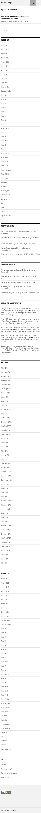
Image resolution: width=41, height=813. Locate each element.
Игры (3, 203)
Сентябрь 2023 (6, 389)
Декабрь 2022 (6, 422)
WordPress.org (6, 777)
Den (10, 21)
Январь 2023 (5, 418)
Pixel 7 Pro (5, 128)
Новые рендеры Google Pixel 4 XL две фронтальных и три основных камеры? (20, 313)
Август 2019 (5, 551)
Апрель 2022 (6, 455)
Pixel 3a (3, 99)
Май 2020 (4, 521)
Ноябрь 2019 (6, 538)
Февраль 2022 (6, 463)
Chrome (4, 74)
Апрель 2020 (6, 526)
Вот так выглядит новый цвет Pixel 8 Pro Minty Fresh (20, 254)
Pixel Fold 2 (5, 166)
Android (4, 45)
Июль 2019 (5, 555)
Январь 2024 (5, 376)
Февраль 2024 (6, 372)
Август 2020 (5, 509)
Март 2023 (5, 414)
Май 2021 (4, 497)
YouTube (4, 186)
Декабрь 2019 (6, 534)
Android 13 (5, 62)
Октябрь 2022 (6, 430)
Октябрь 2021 (6, 476)
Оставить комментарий (20, 21)
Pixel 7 (3, 124)
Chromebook (5, 83)
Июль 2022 (5, 443)
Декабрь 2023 (6, 380)
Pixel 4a (3, 108)
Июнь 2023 (5, 401)
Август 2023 (5, 393)
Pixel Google (7, 3)
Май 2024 (4, 368)
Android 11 (5, 49)
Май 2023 (4, 405)
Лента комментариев (9, 773)
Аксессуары (5, 191)
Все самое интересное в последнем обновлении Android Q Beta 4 (20, 340)
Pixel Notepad (6, 170)
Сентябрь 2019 (6, 546)
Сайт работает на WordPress (10, 810)
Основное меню (38, 3)
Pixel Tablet (5, 174)
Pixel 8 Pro (5, 141)
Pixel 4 (3, 103)
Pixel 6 (3, 116)
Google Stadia (6, 91)
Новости (4, 207)
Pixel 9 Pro (5, 153)
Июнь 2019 (5, 559)
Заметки (4, 199)
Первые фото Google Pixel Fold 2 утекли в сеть (18, 244)
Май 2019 (4, 563)
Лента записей (6, 769)
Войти (3, 765)
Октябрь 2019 (6, 542)
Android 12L (5, 58)
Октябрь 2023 (6, 385)
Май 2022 (4, 451)
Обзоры (4, 211)
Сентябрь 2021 (6, 480)
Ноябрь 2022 (6, 426)
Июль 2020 (5, 513)
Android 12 (5, 54)
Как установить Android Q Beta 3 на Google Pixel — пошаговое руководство (20, 350)
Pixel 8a (3, 145)
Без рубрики (5, 195)
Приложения (6, 216)
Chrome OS (5, 79)
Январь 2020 (5, 530)
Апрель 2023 (6, 409)
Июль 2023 (5, 397)
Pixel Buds (4, 157)
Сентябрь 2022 (6, 434)
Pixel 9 (3, 149)
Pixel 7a (3, 133)
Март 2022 (5, 459)
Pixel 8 (3, 137)
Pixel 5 (3, 112)
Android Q (4, 70)
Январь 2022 (5, 468)
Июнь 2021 (5, 492)
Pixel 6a (3, 120)
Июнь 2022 (5, 447)
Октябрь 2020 (6, 505)
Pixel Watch (5, 178)
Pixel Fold (4, 162)
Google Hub (5, 87)
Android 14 (5, 66)
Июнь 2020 (5, 517)
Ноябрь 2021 (6, 472)
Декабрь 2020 (6, 501)
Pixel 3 (3, 95)
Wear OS (4, 182)
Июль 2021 (5, 488)
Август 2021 (5, 484)
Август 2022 (5, 438)
